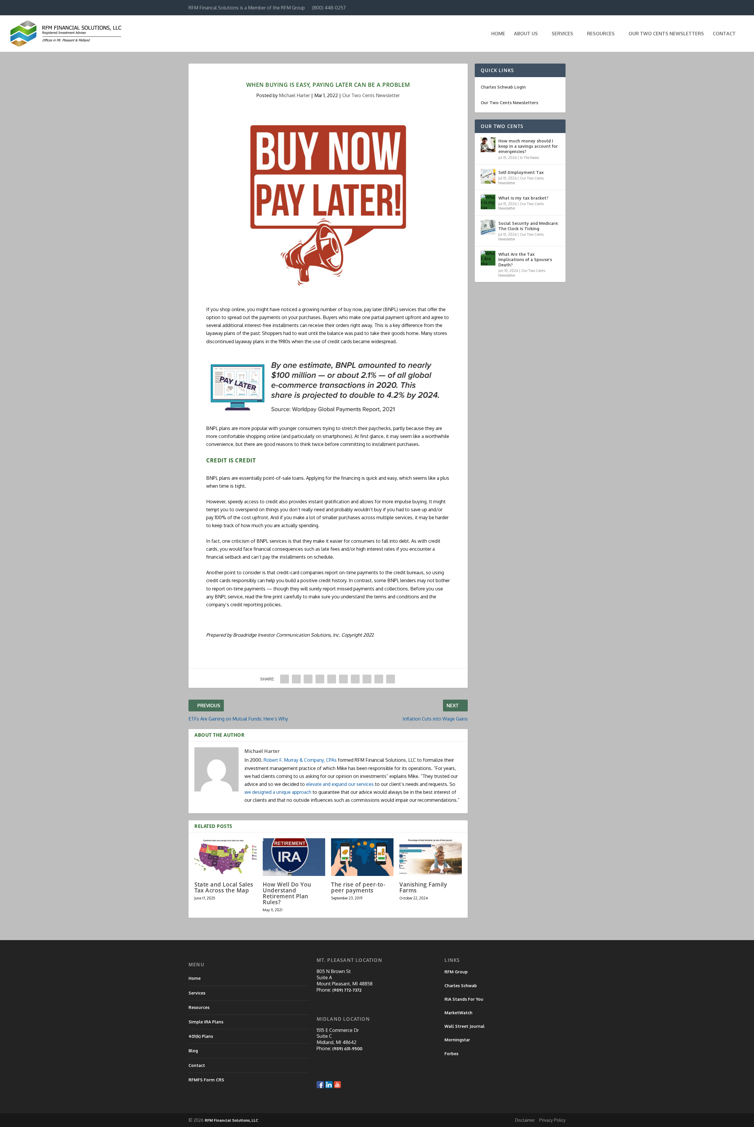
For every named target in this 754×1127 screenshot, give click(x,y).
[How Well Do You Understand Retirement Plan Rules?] (294, 857)
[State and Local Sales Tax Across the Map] (225, 857)
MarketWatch (458, 1012)
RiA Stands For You (463, 999)
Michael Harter (294, 95)
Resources (601, 33)
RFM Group (456, 971)
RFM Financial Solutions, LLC (231, 1120)
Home (498, 33)
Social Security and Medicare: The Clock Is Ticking (528, 226)
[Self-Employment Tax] (488, 176)
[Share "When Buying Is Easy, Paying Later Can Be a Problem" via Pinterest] (332, 679)
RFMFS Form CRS (206, 1079)
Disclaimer (525, 1120)
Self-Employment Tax (521, 172)
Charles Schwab (460, 985)
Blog (193, 1050)
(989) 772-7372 (346, 989)
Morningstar (457, 1039)
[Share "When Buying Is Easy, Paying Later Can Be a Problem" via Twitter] (296, 679)
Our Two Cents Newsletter (371, 95)
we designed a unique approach (277, 792)
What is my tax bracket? (523, 197)
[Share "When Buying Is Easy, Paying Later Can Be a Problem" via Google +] (308, 679)
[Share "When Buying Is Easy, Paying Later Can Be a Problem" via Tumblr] (320, 679)
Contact (724, 33)
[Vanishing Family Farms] (430, 857)
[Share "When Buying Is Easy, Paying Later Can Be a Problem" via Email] (379, 679)
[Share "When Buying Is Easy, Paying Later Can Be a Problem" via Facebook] (284, 679)
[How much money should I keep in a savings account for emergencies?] (488, 144)
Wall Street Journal (464, 1026)
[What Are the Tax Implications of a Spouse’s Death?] (488, 258)
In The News (529, 157)
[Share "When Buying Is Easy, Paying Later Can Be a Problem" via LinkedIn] (343, 679)
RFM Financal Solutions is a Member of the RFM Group (246, 8)
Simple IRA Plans (205, 1021)
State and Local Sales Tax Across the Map (223, 887)
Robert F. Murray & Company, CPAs (300, 760)
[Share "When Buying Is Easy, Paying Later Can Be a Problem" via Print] (390, 679)
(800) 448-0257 (329, 8)
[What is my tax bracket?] (488, 202)
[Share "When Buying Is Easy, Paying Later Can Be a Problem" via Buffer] (355, 679)
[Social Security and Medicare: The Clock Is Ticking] (488, 227)
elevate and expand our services (340, 784)
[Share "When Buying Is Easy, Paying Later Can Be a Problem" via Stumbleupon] (367, 679)
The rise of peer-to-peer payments (358, 887)
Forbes (451, 1053)
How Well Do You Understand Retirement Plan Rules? (287, 893)
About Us (526, 33)
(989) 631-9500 (347, 1048)
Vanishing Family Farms (423, 887)
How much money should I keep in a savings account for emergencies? (528, 146)
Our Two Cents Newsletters (666, 33)
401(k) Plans (200, 1036)
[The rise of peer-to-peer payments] (362, 857)
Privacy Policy (552, 1120)
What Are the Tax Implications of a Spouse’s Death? (525, 259)
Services (562, 33)
